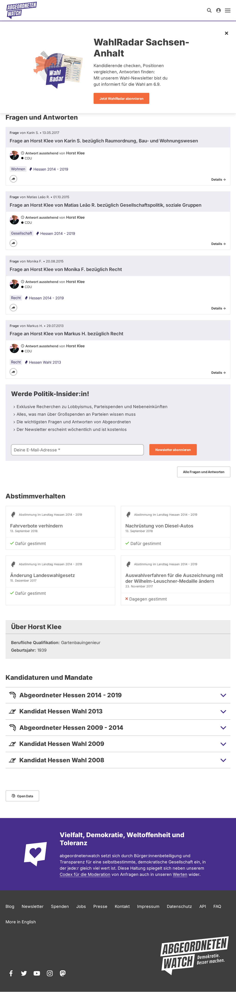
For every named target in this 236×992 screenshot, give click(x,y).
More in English (21, 921)
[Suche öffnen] (209, 10)
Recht (16, 297)
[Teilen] (13, 179)
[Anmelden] (218, 10)
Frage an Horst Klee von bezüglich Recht (66, 269)
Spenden (60, 906)
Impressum (148, 906)
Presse (100, 906)
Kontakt (122, 906)
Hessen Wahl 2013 (45, 362)
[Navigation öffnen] (227, 10)
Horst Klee (75, 153)
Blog (10, 906)
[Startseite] (22, 10)
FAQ (217, 906)
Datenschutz (179, 906)
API (202, 906)
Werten (180, 874)
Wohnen (18, 169)
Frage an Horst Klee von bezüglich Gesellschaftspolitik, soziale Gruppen (105, 205)
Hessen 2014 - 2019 (50, 169)
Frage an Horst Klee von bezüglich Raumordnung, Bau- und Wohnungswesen (104, 141)
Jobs (81, 906)
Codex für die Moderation (85, 874)
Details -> (218, 179)
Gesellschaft (21, 233)
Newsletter (33, 906)
